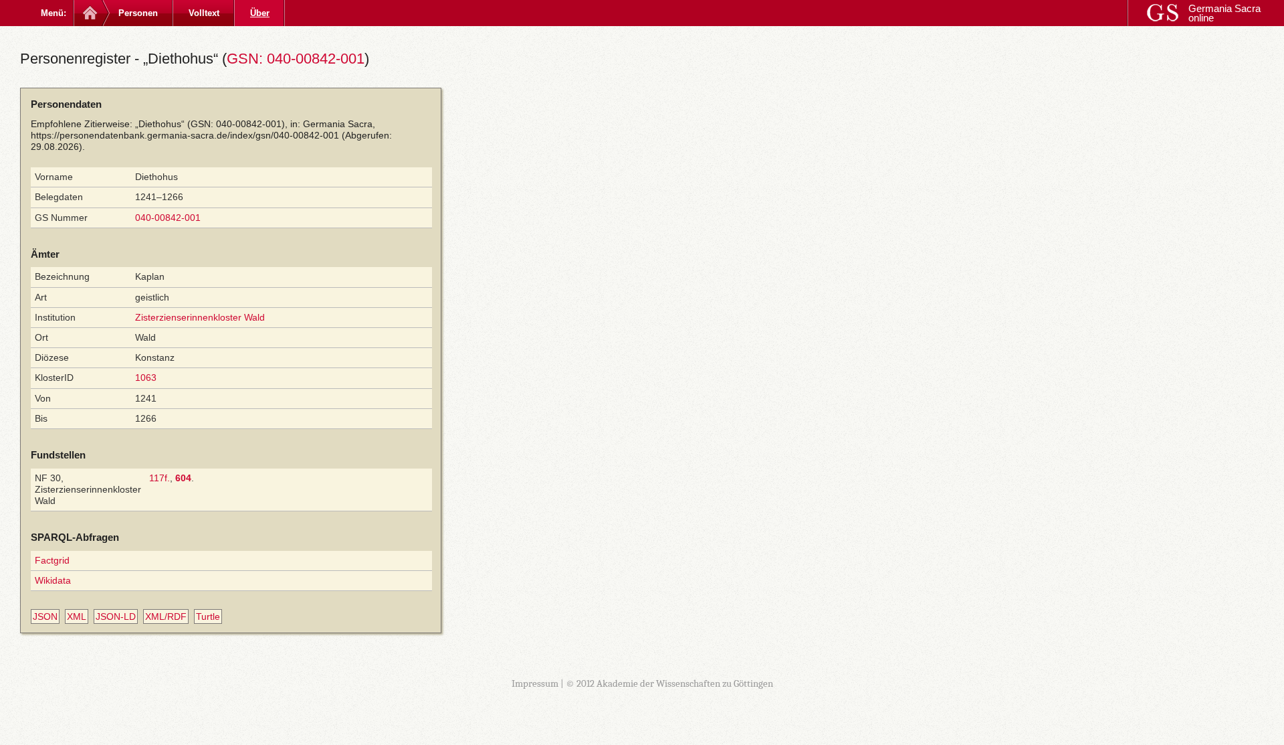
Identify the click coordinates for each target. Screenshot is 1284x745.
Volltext (204, 13)
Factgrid (52, 560)
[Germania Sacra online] (88, 13)
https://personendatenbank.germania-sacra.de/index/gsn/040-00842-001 (185, 135)
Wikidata (53, 580)
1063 (145, 377)
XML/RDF (166, 616)
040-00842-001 (168, 217)
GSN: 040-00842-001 (295, 58)
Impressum (535, 683)
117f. (159, 478)
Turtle (208, 616)
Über (260, 13)
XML (76, 616)
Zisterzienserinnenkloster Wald (200, 317)
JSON (45, 616)
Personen (138, 13)
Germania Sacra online (1224, 13)
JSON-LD (116, 616)
